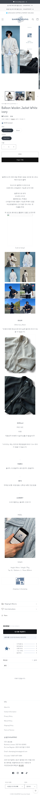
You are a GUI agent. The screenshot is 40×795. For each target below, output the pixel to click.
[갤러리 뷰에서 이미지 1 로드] (9, 95)
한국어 (29, 786)
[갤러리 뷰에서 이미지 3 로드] (30, 95)
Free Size (7, 138)
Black (18, 130)
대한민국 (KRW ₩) (12, 786)
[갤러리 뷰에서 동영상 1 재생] (20, 95)
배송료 (12, 119)
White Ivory (8, 130)
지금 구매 (20, 160)
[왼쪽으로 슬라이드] (2, 96)
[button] (2, 19)
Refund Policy (8, 721)
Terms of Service (9, 730)
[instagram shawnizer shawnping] (20, 558)
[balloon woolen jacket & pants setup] (20, 215)
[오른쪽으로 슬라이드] (37, 96)
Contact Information (10, 712)
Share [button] (5, 615)
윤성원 (21, 765)
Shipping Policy (8, 725)
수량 (3, 143)
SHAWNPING (17, 794)
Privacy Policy (8, 716)
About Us (7, 707)
